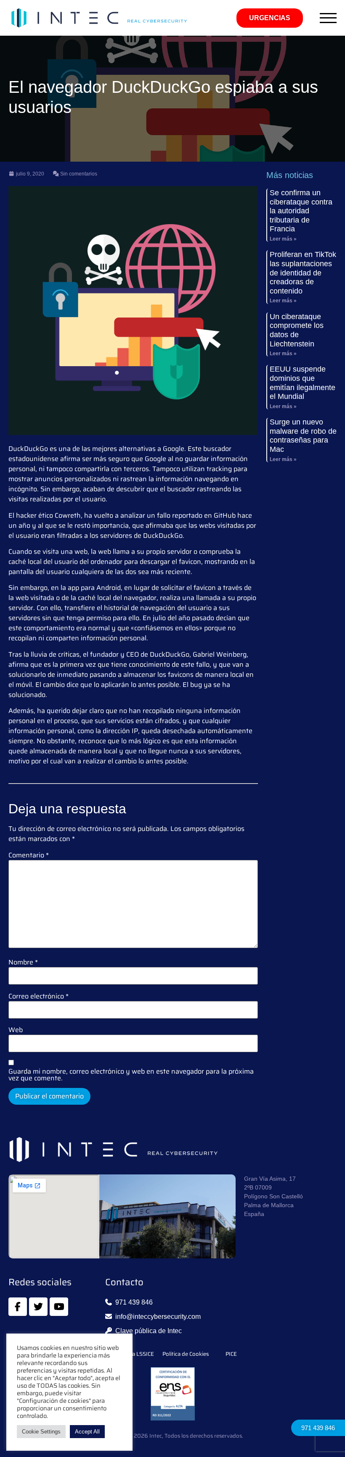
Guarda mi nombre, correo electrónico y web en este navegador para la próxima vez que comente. (131, 1075)
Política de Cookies (185, 1354)
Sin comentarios (78, 174)
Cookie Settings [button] (41, 1431)
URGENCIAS (269, 17)
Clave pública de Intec (148, 1330)
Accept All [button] (87, 1431)
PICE (231, 1354)
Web (15, 1030)
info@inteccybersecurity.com (158, 1316)
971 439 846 (318, 1427)
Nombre (23, 962)
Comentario (28, 855)
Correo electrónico (38, 996)
